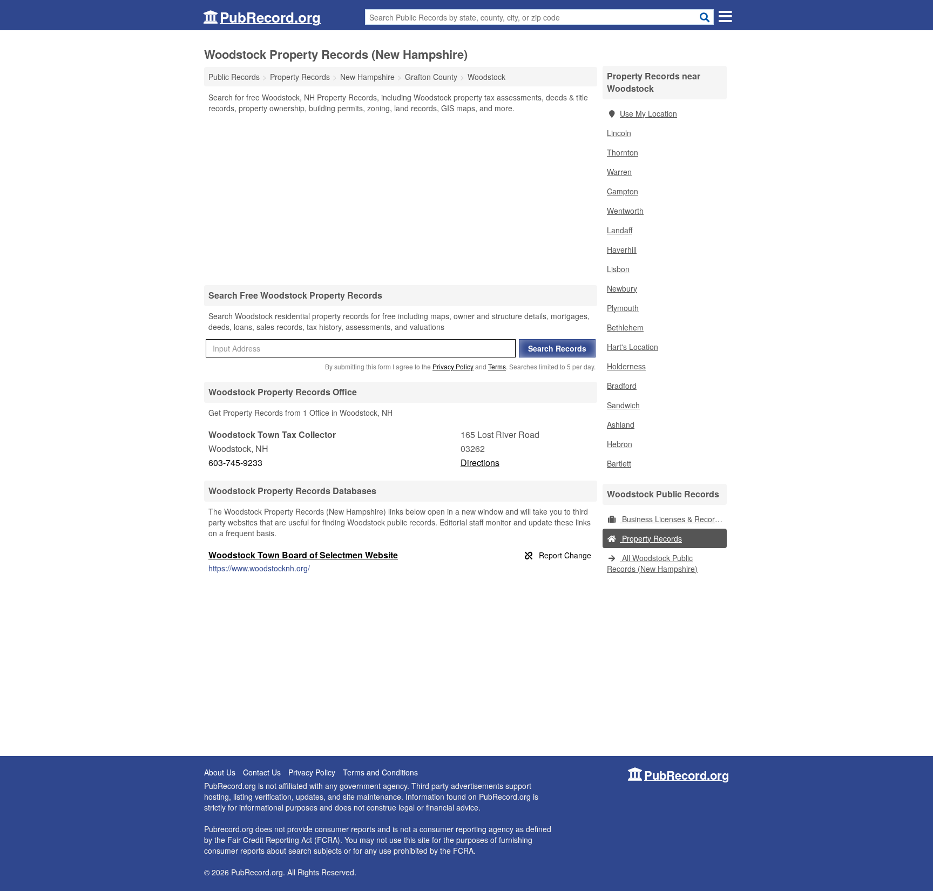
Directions (480, 462)
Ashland (620, 424)
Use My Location (648, 113)
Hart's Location (632, 346)
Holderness (626, 366)
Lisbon (618, 269)
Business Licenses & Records (671, 519)
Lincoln (619, 132)
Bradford (622, 385)
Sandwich (623, 405)
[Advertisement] (400, 198)
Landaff (619, 230)
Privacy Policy (453, 366)
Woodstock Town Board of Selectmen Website (303, 555)
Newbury (622, 288)
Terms (497, 366)
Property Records (651, 538)
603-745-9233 (235, 462)
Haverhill (622, 249)
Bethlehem (625, 327)
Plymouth (623, 307)
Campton (622, 191)
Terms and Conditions (380, 772)
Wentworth (625, 210)
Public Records (234, 76)
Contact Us (262, 772)
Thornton (622, 152)
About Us (219, 772)
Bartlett (619, 463)
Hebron (619, 443)
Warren (619, 171)
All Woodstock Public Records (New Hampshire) (652, 563)
